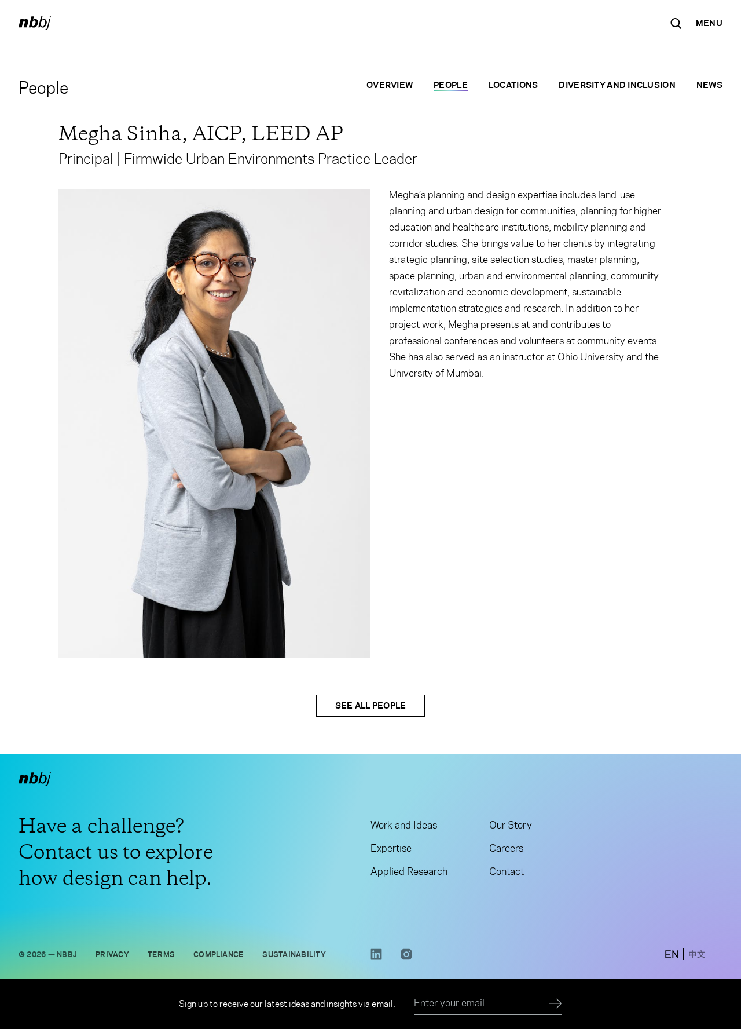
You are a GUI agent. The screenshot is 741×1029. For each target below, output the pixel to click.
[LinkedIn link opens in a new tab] (376, 957)
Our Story (510, 825)
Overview (389, 85)
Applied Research (408, 871)
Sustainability (293, 954)
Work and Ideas (403, 825)
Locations (513, 85)
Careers (506, 848)
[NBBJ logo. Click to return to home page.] (35, 23)
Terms (161, 954)
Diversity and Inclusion (617, 85)
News (709, 85)
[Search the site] (676, 23)
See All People (370, 705)
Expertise (391, 848)
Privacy (112, 954)
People (451, 85)
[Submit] (555, 1004)
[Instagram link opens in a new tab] (406, 957)
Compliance (218, 954)
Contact (506, 871)
